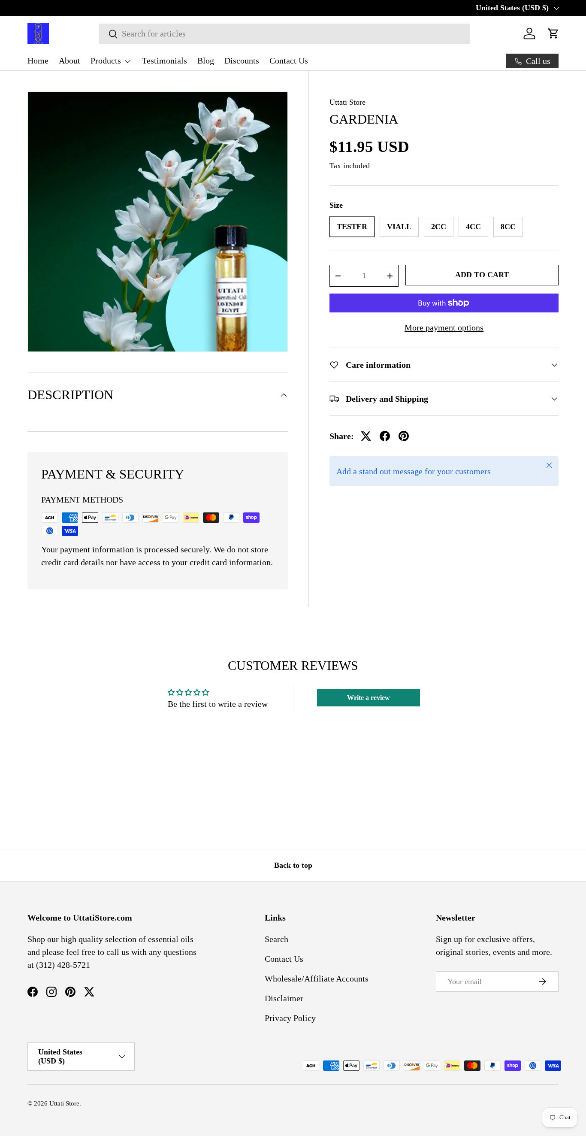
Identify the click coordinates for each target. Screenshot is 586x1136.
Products (106, 60)
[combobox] (284, 34)
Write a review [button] (368, 697)
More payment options (444, 327)
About (69, 60)
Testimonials (164, 60)
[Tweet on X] (365, 436)
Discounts (241, 60)
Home (37, 60)
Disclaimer (284, 998)
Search (276, 939)
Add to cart (482, 274)
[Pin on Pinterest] (403, 436)
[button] (553, 33)
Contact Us (288, 60)
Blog (205, 60)
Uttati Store (347, 102)
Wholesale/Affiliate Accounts (317, 978)
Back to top (293, 865)
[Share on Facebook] (384, 436)
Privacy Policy (290, 1018)
